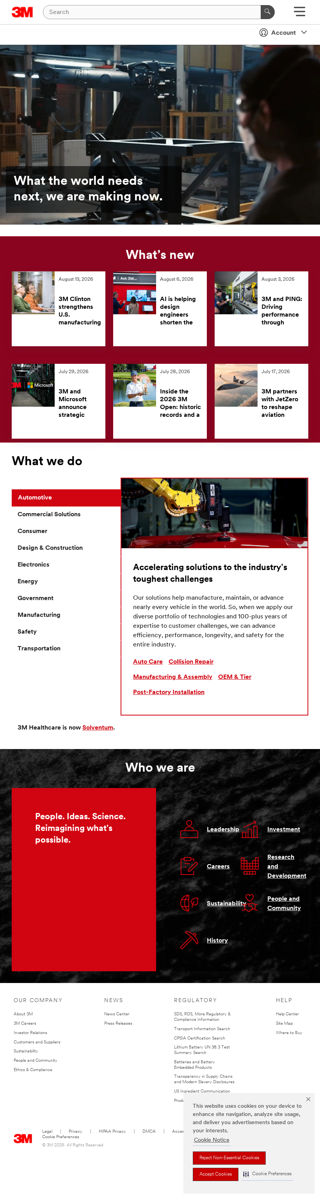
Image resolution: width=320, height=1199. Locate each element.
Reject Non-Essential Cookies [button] (229, 1158)
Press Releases (118, 1024)
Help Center (287, 1014)
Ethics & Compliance (33, 1070)
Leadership (223, 830)
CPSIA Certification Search (199, 1038)
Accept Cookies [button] (215, 1174)
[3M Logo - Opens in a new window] (22, 12)
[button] (267, 1174)
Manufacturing (39, 615)
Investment (283, 830)
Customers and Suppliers (37, 1042)
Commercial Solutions (49, 515)
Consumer (32, 531)
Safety (27, 632)
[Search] (268, 12)
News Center (117, 1014)
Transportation (39, 649)
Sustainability (226, 904)
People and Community (35, 1061)
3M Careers (25, 1024)
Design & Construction (50, 548)
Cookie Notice (211, 1140)
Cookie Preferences (60, 1137)
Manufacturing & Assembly (172, 677)
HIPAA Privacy (112, 1132)
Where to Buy (289, 1033)
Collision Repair (191, 662)
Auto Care (148, 662)
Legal (47, 1132)
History (217, 941)
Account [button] (283, 33)
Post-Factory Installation (168, 692)
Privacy (75, 1132)
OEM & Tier (234, 677)
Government (35, 598)
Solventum (97, 728)
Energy (28, 582)
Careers (218, 867)
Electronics (34, 565)
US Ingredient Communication (202, 1091)
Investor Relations (30, 1033)
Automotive (35, 498)
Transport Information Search (202, 1029)
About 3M (23, 1014)
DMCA (149, 1132)
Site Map (284, 1024)
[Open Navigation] (299, 14)
